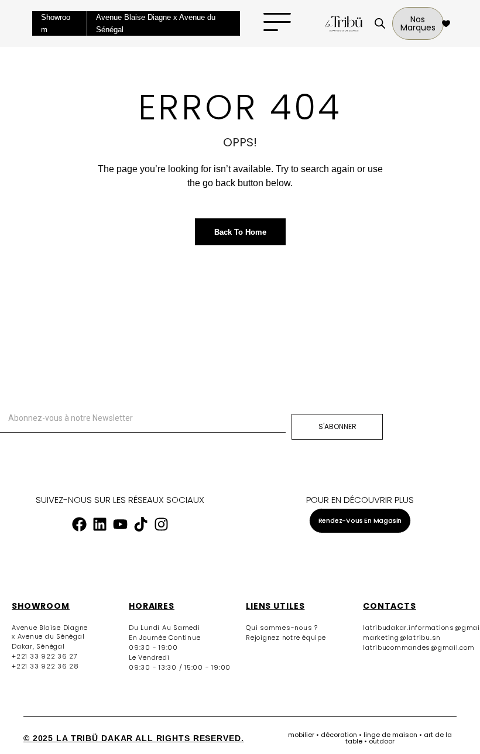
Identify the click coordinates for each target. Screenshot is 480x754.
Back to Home (240, 232)
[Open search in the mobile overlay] (377, 23)
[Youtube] (120, 524)
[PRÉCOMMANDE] (444, 23)
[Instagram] (161, 524)
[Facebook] (79, 524)
